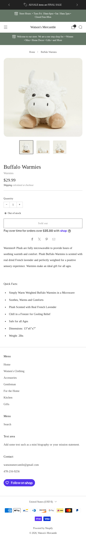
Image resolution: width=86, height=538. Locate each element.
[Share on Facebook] (32, 239)
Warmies (8, 173)
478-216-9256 (12, 471)
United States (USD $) (41, 501)
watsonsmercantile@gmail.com (21, 464)
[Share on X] (39, 239)
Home (32, 52)
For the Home (11, 390)
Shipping (8, 185)
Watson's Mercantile (43, 27)
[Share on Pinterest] (46, 239)
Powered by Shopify (43, 528)
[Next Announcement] (77, 4)
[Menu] (6, 27)
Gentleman (10, 384)
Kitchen (8, 397)
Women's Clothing (14, 371)
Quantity (8, 198)
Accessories (10, 377)
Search (7, 424)
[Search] (80, 27)
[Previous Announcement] (9, 4)
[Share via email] (54, 239)
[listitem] (43, 5)
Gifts (6, 404)
